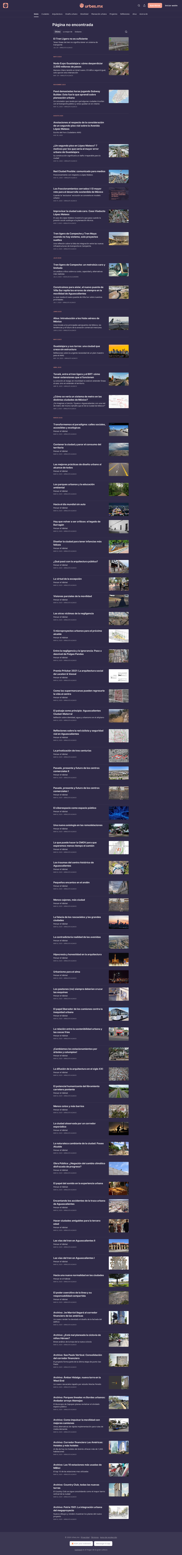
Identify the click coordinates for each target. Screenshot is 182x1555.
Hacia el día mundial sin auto (69, 504)
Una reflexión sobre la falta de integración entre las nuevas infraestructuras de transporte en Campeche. (78, 244)
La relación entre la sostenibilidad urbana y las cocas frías (77, 1031)
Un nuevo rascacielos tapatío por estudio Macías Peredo (77, 1384)
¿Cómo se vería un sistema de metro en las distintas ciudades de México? (77, 398)
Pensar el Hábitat (60, 637)
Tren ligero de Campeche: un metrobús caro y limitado (79, 266)
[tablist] (68, 31)
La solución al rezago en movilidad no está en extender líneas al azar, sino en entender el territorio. (79, 382)
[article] (91, 44)
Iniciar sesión (171, 5)
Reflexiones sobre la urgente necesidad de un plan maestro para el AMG (78, 354)
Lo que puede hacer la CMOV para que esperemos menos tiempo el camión (75, 844)
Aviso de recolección (108, 1537)
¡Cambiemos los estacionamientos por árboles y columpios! (75, 1050)
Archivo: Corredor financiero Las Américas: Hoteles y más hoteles (78, 1444)
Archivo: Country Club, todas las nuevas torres (76, 1486)
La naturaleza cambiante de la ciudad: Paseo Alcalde (78, 1145)
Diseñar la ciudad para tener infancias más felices (77, 543)
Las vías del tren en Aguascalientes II (74, 1240)
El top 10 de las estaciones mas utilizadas (70, 1471)
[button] (36, 14)
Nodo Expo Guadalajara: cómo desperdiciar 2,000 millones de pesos (78, 65)
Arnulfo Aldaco (66, 47)
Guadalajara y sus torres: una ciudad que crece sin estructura (76, 348)
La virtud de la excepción (67, 578)
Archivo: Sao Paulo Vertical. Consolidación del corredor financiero (77, 1357)
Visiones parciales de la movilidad (72, 596)
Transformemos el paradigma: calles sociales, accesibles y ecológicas (79, 426)
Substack (78, 1550)
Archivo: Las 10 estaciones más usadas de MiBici (77, 1466)
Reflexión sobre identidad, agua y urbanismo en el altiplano (78, 717)
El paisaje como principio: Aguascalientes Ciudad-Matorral (77, 712)
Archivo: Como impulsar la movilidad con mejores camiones (76, 1421)
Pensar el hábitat (60, 431)
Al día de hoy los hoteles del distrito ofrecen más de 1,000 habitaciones (78, 1450)
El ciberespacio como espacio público (74, 808)
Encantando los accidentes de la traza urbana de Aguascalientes (79, 1202)
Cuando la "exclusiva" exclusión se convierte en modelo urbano (77, 196)
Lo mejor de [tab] (67, 32)
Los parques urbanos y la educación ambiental (74, 486)
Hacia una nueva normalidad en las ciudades (78, 1275)
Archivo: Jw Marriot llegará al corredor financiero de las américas (75, 1314)
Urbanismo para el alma (66, 971)
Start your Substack (82, 1543)
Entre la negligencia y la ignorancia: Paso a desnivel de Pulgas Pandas (77, 652)
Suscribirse (155, 5)
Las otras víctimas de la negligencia (73, 613)
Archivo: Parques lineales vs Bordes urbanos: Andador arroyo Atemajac (79, 1399)
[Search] (138, 5)
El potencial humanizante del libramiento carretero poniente (76, 1088)
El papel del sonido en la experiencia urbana (78, 1183)
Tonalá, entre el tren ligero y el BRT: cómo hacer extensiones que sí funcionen (76, 376)
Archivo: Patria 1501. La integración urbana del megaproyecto (77, 1509)
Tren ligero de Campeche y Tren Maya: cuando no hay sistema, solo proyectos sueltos (75, 236)
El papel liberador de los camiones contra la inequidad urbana (78, 1011)
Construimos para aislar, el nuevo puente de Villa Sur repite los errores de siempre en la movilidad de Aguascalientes (78, 290)
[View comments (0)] (72, 50)
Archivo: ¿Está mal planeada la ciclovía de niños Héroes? (77, 1337)
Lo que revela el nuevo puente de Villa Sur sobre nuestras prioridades (77, 298)
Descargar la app (103, 1543)
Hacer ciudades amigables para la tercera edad (76, 1222)
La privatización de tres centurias (72, 750)
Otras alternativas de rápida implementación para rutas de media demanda (78, 1427)
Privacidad (85, 1537)
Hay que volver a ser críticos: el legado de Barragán (76, 523)
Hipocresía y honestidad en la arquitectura (77, 954)
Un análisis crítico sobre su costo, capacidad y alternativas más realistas (78, 272)
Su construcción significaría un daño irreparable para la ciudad (76, 156)
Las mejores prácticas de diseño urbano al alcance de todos (77, 466)
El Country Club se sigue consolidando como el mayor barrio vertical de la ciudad (79, 1492)
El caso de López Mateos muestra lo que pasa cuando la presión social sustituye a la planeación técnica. (77, 219)
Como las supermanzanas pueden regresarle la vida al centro (79, 692)
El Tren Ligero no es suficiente (70, 38)
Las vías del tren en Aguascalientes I (74, 1258)
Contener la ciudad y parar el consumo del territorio (77, 446)
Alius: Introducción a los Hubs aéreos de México (76, 320)
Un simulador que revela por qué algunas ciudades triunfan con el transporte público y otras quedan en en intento (78, 102)
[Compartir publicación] (144, 5)
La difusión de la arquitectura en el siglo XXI (78, 1068)
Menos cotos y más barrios (68, 1106)
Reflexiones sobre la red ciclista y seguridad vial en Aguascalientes (78, 732)
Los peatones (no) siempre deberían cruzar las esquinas (78, 991)
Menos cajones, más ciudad (69, 899)
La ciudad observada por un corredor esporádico (74, 1125)
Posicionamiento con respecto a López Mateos (73, 175)
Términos (95, 1537)
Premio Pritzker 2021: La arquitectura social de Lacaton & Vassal (78, 672)
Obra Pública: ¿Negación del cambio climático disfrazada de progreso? (79, 1165)
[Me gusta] (55, 477)
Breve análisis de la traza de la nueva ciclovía (72, 1341)
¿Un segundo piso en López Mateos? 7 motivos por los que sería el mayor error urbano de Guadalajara (76, 149)
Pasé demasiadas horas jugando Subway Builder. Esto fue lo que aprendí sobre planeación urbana (76, 94)
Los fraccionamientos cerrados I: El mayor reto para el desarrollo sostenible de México (78, 190)
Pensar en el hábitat (61, 1278)
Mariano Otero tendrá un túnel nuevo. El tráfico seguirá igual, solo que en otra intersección (79, 71)
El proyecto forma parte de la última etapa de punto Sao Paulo (77, 1362)
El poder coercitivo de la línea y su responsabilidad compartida (72, 1294)
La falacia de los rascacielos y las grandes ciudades (77, 919)
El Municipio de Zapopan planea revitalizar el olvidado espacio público (76, 1405)
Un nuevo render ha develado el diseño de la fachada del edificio (77, 1320)
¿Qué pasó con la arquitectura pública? (75, 561)
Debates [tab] (78, 32)
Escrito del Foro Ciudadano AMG (67, 132)
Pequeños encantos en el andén (71, 882)
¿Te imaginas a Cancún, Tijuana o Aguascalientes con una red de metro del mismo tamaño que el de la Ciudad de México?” (79, 404)
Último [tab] (57, 32)
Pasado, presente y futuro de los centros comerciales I (76, 790)
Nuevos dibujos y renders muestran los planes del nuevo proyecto (77, 1515)
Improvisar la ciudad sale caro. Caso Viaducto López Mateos (79, 213)
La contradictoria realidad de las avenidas (77, 937)
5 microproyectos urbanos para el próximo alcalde (77, 632)
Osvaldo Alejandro (70, 277)
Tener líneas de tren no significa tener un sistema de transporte (75, 43)
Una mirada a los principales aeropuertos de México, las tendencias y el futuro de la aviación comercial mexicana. (77, 326)
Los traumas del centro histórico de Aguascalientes (73, 864)
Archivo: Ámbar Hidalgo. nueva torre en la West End (77, 1379)
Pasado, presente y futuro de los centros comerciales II (76, 770)
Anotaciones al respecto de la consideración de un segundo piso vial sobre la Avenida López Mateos (78, 125)
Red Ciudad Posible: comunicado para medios (79, 171)
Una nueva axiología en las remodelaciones (78, 825)
